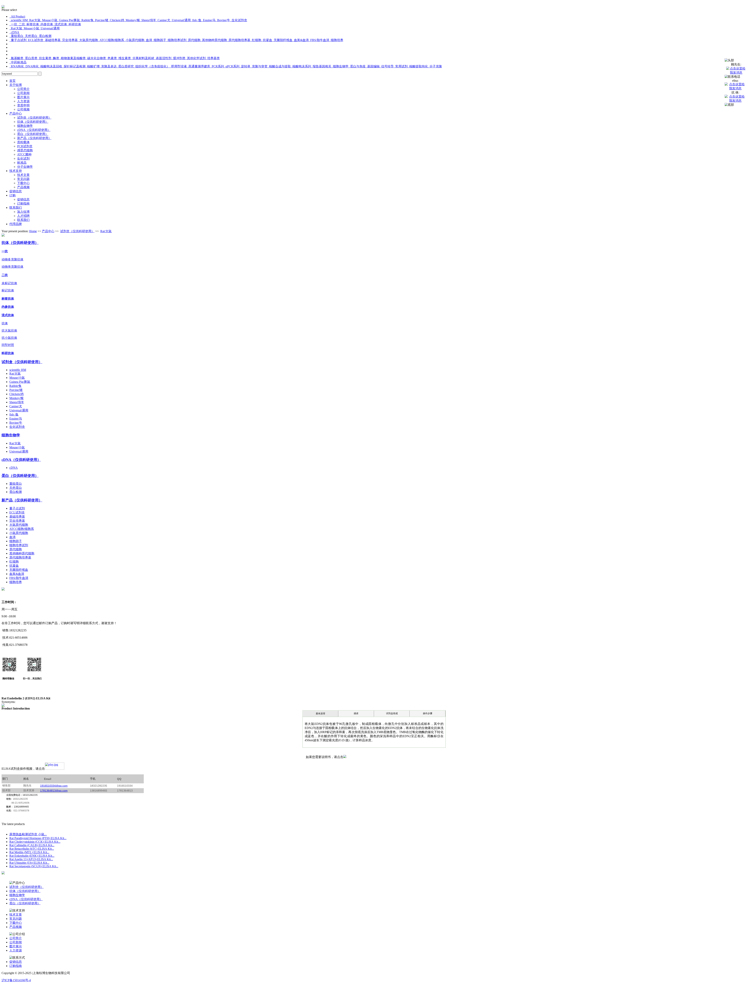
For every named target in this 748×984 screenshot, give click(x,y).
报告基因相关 (321, 66)
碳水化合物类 (96, 58)
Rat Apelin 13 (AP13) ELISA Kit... (31, 859)
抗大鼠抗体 (9, 330)
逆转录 (244, 66)
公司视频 (23, 109)
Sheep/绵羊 (148, 20)
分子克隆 (435, 66)
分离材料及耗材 (142, 58)
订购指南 (23, 203)
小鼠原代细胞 (134, 40)
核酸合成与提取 (279, 66)
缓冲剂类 (178, 58)
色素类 (111, 58)
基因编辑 (373, 66)
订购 (12, 195)
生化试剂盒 (238, 20)
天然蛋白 (30, 36)
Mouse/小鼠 (49, 20)
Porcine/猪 (101, 20)
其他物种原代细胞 (213, 40)
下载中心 (23, 183)
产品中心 (15, 113)
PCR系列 (217, 66)
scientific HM (18, 20)
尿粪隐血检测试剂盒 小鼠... (28, 834)
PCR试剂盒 (25, 146)
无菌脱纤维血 (282, 40)
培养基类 (213, 58)
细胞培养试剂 (176, 40)
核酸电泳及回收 (50, 66)
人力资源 (23, 101)
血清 (148, 40)
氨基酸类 (16, 58)
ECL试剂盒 (34, 40)
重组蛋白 (16, 36)
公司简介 (23, 89)
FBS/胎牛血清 (319, 40)
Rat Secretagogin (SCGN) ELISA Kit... (33, 866)
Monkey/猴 (132, 20)
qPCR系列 (231, 66)
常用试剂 (401, 66)
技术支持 (15, 170)
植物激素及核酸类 (72, 58)
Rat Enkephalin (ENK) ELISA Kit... (31, 855)
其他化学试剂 (195, 58)
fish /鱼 (196, 20)
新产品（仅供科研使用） (34, 138)
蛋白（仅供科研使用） (32, 134)
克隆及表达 (108, 66)
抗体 (5, 323)
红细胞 (255, 40)
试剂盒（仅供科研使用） (34, 117)
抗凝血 (266, 40)
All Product (17, 16)
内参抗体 (46, 24)
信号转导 (387, 66)
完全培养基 (69, 40)
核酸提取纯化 (418, 66)
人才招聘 (23, 215)
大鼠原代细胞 (88, 40)
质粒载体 (23, 142)
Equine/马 (208, 20)
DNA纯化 (31, 66)
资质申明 (23, 105)
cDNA (14, 32)
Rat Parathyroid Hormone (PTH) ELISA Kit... (37, 838)
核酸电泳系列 (301, 66)
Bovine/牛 (223, 20)
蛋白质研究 (125, 66)
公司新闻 (23, 93)
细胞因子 (159, 40)
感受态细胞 (25, 150)
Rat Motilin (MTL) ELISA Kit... (29, 852)
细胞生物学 (339, 66)
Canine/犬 (163, 20)
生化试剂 (23, 158)
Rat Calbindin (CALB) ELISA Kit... (31, 845)
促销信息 (15, 191)
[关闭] (729, 60)
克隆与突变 (258, 66)
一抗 (13, 24)
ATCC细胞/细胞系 (111, 40)
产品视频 (23, 187)
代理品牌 (15, 224)
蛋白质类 (30, 58)
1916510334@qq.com (54, 785)
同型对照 (8, 345)
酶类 (55, 58)
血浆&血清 (300, 40)
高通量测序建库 (198, 66)
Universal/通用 (180, 20)
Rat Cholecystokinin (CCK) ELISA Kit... (34, 841)
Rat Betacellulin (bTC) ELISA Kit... (31, 848)
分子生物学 (25, 166)
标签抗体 (32, 24)
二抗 (21, 24)
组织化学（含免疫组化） (152, 66)
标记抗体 (8, 290)
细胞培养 (336, 40)
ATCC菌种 (24, 154)
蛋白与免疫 (357, 66)
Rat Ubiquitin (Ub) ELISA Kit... (29, 862)
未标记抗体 (9, 283)
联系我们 (15, 207)
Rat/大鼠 (34, 20)
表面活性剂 (162, 58)
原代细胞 (193, 40)
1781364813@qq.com (54, 790)
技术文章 (23, 175)
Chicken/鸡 (116, 20)
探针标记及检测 (74, 66)
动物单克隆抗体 (12, 266)
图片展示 (23, 97)
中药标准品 (17, 62)
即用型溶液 (178, 66)
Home (33, 231)
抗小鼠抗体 (9, 337)
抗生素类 (44, 58)
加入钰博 (23, 211)
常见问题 (23, 179)
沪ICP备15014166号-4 (16, 980)
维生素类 (124, 58)
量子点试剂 (17, 40)
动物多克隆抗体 (12, 259)
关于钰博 (15, 84)
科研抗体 (74, 24)
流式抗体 (60, 24)
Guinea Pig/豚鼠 (68, 20)
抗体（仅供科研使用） (32, 121)
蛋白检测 (44, 36)
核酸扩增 (93, 66)
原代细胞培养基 (238, 40)
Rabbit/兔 (87, 20)
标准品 (21, 162)
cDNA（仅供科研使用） (33, 129)
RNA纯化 (16, 66)
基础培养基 (52, 40)
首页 (12, 80)
